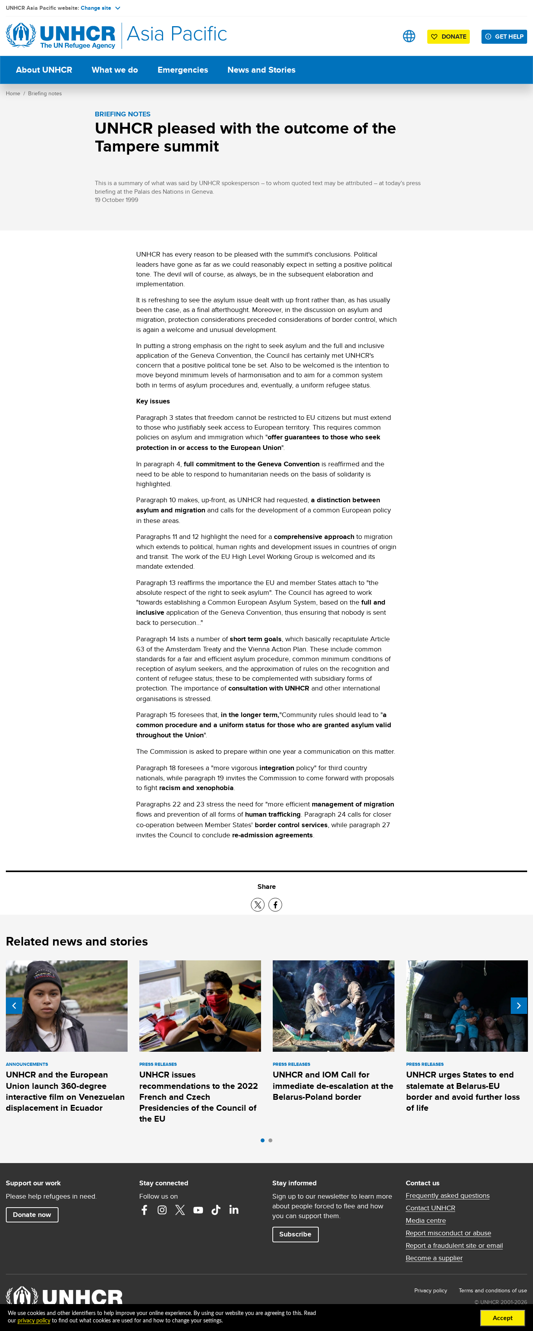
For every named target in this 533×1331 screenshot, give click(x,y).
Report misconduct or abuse (448, 1233)
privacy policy (34, 1321)
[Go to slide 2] (272, 1142)
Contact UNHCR (430, 1208)
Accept (503, 1318)
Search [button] (384, 36)
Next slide (519, 1005)
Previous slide (14, 1005)
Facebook (144, 1210)
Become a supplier (434, 1258)
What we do (115, 69)
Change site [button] (96, 8)
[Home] (60, 36)
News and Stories (261, 69)
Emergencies (183, 69)
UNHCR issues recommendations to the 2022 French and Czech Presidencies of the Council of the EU (198, 1096)
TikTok (216, 1210)
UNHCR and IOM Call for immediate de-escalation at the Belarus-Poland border (333, 1085)
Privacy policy (430, 1290)
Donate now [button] (32, 1215)
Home (13, 93)
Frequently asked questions (448, 1195)
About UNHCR (44, 69)
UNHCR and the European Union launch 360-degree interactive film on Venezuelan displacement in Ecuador (65, 1091)
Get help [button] (509, 36)
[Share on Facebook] (275, 905)
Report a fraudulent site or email (454, 1245)
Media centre (426, 1220)
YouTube (198, 1210)
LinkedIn (234, 1210)
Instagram (162, 1210)
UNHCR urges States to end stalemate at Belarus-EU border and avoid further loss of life (463, 1091)
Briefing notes (45, 93)
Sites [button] (409, 36)
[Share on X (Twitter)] (258, 905)
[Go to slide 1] (264, 1142)
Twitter (180, 1210)
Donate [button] (454, 36)
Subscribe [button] (295, 1234)
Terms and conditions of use (493, 1290)
